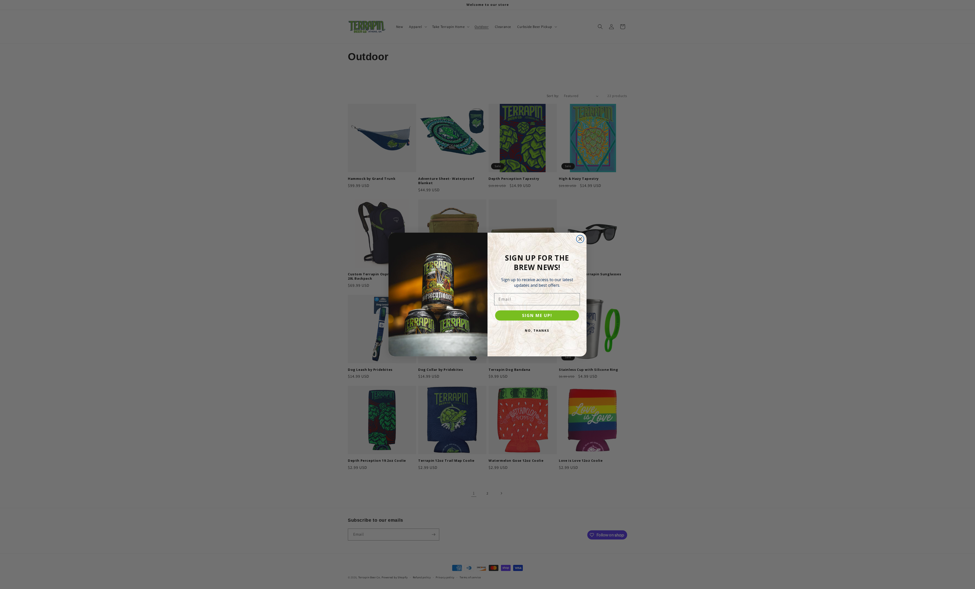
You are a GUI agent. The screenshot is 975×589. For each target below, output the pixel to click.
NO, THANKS (537, 330)
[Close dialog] (580, 239)
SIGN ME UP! (537, 315)
